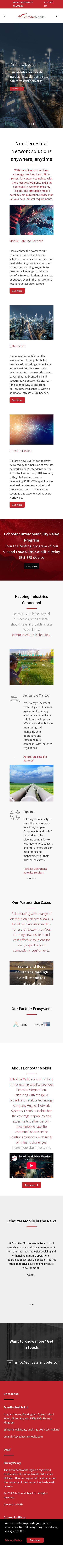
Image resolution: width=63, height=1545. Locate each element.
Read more (38, 1283)
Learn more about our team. (31, 1147)
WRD (20, 1504)
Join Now (31, 566)
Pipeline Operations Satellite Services (35, 870)
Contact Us (48, 4)
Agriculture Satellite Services (35, 758)
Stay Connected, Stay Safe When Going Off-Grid (31, 973)
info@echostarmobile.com (38, 1362)
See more (15, 91)
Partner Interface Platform (23, 4)
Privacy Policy (13, 1540)
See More (17, 291)
